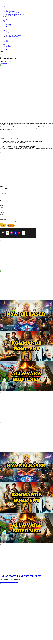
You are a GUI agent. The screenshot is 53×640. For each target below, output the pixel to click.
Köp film (7, 23)
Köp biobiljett (9, 25)
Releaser (4, 9)
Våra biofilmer (6, 6)
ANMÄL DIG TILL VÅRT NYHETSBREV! (20, 576)
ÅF (6, 26)
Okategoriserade (3, 63)
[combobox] (6, 53)
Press (4, 20)
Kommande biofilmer (10, 11)
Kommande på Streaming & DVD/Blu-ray (15, 14)
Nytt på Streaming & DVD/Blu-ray (13, 12)
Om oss (4, 16)
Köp (4, 21)
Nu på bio (8, 10)
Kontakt (7, 19)
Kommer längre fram (10, 15)
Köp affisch (8, 24)
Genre (4, 7)
